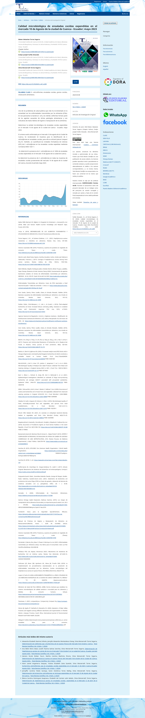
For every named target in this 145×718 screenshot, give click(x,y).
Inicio (18, 14)
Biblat (105, 147)
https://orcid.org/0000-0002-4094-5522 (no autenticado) (37, 77)
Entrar (72, 14)
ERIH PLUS (106, 138)
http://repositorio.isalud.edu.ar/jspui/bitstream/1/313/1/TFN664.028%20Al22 (40, 625)
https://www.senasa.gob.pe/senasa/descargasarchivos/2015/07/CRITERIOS (40, 594)
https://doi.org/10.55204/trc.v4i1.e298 (34, 84)
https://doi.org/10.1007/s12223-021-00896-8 (31, 418)
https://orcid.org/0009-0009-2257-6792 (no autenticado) (37, 52)
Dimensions (107, 153)
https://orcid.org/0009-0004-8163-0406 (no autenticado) (37, 65)
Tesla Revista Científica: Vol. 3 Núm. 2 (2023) (44, 676)
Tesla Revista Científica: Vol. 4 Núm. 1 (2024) (45, 654)
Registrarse (81, 14)
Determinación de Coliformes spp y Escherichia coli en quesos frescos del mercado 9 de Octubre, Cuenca (57, 644)
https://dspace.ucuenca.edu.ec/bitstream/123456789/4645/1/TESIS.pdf (39, 582)
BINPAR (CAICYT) (108, 171)
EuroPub (106, 186)
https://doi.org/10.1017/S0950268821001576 (50, 382)
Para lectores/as (107, 48)
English (105, 66)
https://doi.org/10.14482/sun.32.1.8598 (29, 300)
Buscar (125, 14)
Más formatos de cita (81, 233)
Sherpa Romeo (108, 159)
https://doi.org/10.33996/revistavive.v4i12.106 (31, 243)
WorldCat (106, 174)
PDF (76, 82)
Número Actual (44, 14)
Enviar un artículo (110, 23)
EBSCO (105, 150)
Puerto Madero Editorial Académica (119, 1)
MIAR (105, 156)
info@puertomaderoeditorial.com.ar (74, 711)
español (105, 69)
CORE (105, 183)
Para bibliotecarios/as (109, 54)
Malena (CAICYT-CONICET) (111, 162)
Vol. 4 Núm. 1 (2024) (37, 20)
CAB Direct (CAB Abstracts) (112, 144)
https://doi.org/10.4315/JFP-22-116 (28, 370)
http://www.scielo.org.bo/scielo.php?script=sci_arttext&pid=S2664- (37, 556)
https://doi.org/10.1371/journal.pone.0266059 (31, 359)
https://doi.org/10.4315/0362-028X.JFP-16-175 (31, 347)
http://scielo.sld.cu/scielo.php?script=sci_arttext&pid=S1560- (49, 505)
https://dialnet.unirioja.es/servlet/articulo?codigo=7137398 (35, 495)
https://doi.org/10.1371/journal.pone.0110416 (31, 312)
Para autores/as (107, 51)
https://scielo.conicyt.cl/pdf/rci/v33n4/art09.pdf (32, 472)
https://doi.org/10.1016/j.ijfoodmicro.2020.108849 (32, 397)
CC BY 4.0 (88, 716)
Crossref (106, 165)
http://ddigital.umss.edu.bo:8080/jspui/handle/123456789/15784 (37, 252)
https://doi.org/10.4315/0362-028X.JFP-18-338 (54, 427)
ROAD (105, 168)
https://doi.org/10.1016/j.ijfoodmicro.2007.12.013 (32, 408)
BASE (104, 180)
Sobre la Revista (29, 14)
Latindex (106, 141)
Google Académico (109, 177)
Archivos (26, 20)
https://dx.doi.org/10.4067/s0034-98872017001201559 (34, 264)
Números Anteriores (60, 14)
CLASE (105, 135)
